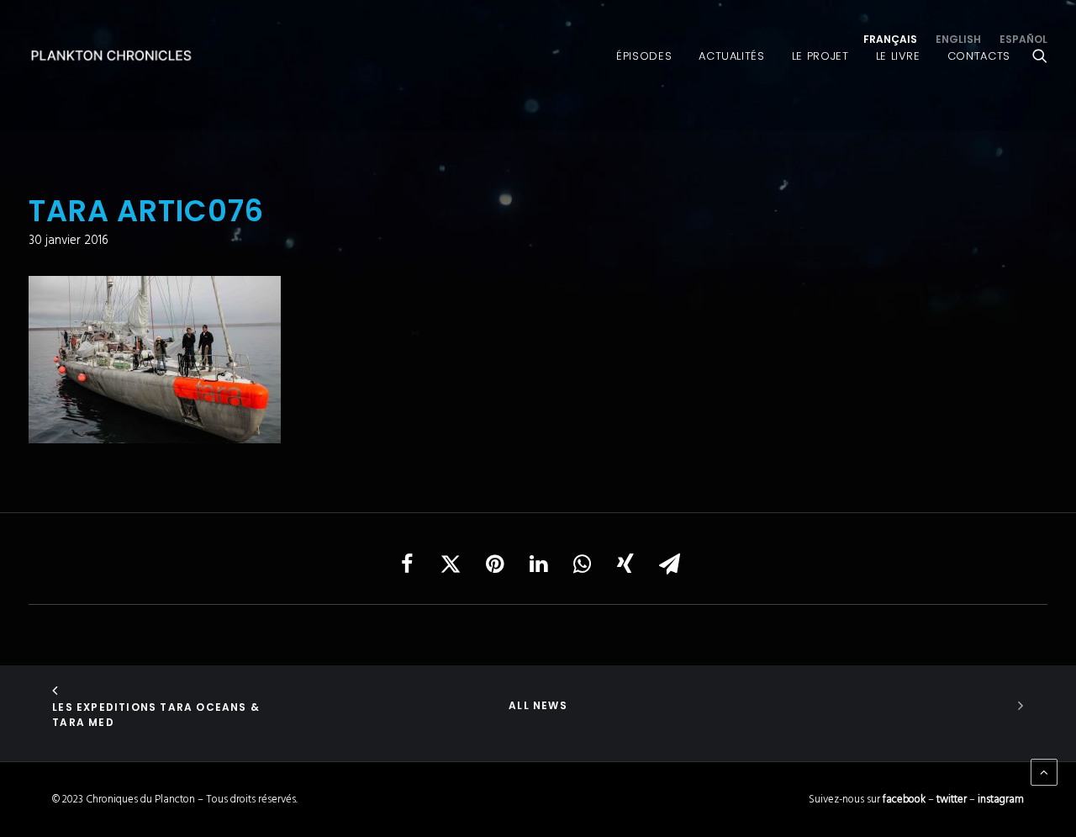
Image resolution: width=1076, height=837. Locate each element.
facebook (904, 799)
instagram (1001, 799)
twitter (951, 799)
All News (538, 705)
